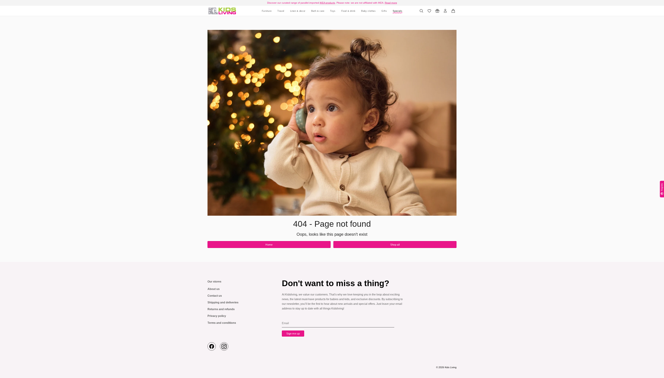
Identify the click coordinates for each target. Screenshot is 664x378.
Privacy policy (217, 315)
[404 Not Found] (222, 11)
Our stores (214, 281)
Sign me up (293, 333)
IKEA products (327, 2)
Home (269, 244)
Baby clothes (368, 11)
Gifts (384, 11)
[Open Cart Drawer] (453, 10)
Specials (397, 11)
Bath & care (317, 11)
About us (214, 289)
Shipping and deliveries (223, 302)
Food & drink (348, 11)
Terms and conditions (222, 322)
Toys (332, 11)
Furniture (267, 11)
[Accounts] (445, 10)
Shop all (395, 244)
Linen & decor (297, 11)
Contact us (215, 295)
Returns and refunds (221, 309)
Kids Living (450, 367)
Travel (280, 11)
